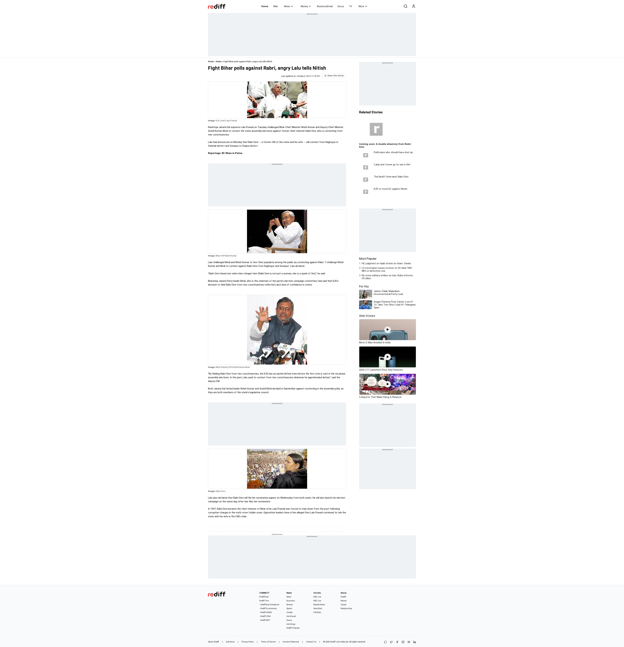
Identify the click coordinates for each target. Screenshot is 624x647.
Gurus (341, 6)
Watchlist (317, 608)
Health (343, 597)
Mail (275, 6)
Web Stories (367, 315)
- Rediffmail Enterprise (269, 604)
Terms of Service (268, 642)
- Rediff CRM (264, 616)
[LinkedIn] (414, 642)
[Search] (405, 6)
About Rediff (213, 642)
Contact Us (311, 642)
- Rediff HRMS (265, 612)
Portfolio (317, 612)
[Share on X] (391, 642)
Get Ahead (291, 616)
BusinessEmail (325, 6)
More (361, 6)
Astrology (290, 624)
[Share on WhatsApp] (385, 642)
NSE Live (317, 601)
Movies (289, 604)
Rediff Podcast (293, 628)
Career (343, 604)
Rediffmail (264, 597)
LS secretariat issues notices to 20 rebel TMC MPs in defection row (387, 269)
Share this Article (335, 76)
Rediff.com (335, 642)
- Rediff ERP (264, 620)
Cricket (289, 612)
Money (304, 6)
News (287, 6)
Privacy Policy (247, 642)
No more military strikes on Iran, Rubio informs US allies (387, 277)
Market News (319, 604)
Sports (289, 608)
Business (290, 601)
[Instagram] (403, 642)
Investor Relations (291, 642)
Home (264, 6)
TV (350, 6)
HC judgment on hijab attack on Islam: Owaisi (386, 263)
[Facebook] (397, 642)
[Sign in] (413, 6)
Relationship (346, 608)
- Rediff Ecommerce (268, 608)
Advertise (230, 642)
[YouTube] (409, 642)
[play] (387, 329)
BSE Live (317, 597)
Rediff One (264, 601)
